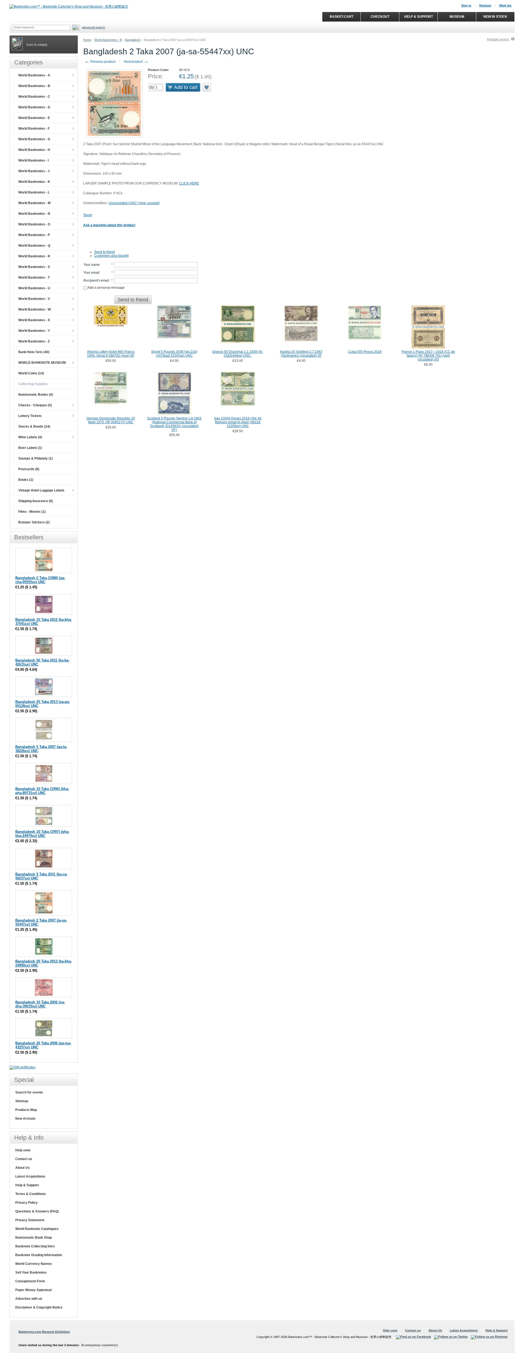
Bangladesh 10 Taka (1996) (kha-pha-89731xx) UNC (42, 791)
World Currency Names (33, 1264)
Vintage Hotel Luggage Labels (41, 490)
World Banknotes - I (33, 160)
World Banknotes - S (34, 267)
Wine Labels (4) (30, 437)
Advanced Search (93, 27)
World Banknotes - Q (34, 246)
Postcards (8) (28, 469)
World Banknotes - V (34, 299)
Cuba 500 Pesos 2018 (365, 352)
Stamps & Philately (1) (35, 458)
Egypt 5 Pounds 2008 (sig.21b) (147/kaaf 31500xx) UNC (174, 353)
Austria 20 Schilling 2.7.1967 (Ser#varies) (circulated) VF (301, 353)
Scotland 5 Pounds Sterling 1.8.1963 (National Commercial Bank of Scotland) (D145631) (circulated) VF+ (174, 424)
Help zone (23, 1150)
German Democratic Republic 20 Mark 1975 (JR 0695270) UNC (111, 420)
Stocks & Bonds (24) (34, 426)
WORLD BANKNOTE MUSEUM (42, 363)
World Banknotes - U (34, 288)
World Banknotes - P (34, 235)
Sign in (466, 5)
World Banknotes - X (34, 320)
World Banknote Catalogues (37, 1229)
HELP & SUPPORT (418, 17)
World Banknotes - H (34, 150)
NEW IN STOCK (495, 17)
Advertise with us (28, 1299)
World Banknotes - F (34, 128)
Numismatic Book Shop (33, 1237)
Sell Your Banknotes (31, 1272)
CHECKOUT (380, 17)
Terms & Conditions (30, 1194)
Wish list (505, 5)
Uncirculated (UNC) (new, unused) (134, 203)
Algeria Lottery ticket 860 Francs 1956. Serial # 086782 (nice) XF (111, 353)
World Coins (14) (31, 373)
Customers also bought (111, 256)
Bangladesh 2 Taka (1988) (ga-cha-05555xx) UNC (40, 580)
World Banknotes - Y (34, 331)
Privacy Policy (26, 1203)
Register (485, 5)
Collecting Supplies (33, 384)
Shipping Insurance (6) (35, 501)
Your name (92, 265)
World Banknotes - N (34, 214)
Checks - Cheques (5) (35, 405)
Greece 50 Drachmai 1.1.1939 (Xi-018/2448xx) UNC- (237, 353)
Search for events (29, 1092)
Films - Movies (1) (32, 512)
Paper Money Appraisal (33, 1290)
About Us (22, 1168)
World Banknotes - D (34, 107)
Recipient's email (96, 280)
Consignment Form (30, 1281)
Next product (136, 62)
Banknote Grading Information (38, 1255)
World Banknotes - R (34, 256)
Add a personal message (106, 288)
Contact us (23, 1159)
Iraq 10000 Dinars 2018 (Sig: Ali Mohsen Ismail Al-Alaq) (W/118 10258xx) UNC (237, 422)
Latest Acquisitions (30, 1176)
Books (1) (25, 480)
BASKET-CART (341, 17)
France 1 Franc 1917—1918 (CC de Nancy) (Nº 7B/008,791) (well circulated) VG (428, 355)
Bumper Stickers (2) (34, 522)
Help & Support (27, 1185)
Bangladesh (133, 39)
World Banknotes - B (108, 39)
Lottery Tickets (30, 416)
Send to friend (104, 252)
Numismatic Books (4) (35, 395)
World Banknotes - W (34, 309)
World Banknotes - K (34, 182)
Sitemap (21, 1101)
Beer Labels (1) (30, 448)
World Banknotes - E (34, 118)
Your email (91, 273)
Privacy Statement (29, 1220)
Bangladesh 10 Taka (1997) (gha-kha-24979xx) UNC (42, 834)
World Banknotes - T (34, 277)
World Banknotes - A (34, 75)
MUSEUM (456, 17)
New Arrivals (25, 1118)
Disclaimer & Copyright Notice (38, 1307)
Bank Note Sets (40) (33, 352)
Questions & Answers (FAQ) (37, 1211)
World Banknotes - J (34, 171)
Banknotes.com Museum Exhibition (44, 1331)
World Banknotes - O (34, 224)
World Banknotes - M (34, 203)
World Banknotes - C (34, 97)
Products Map (26, 1110)
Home (87, 39)
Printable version (498, 39)
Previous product (100, 62)
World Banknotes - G (34, 139)
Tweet (87, 215)
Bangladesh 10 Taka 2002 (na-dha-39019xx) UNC (40, 1004)
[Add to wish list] (207, 87)
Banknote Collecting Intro (35, 1246)
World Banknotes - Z (34, 341)
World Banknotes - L (34, 192)
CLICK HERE (189, 183)
